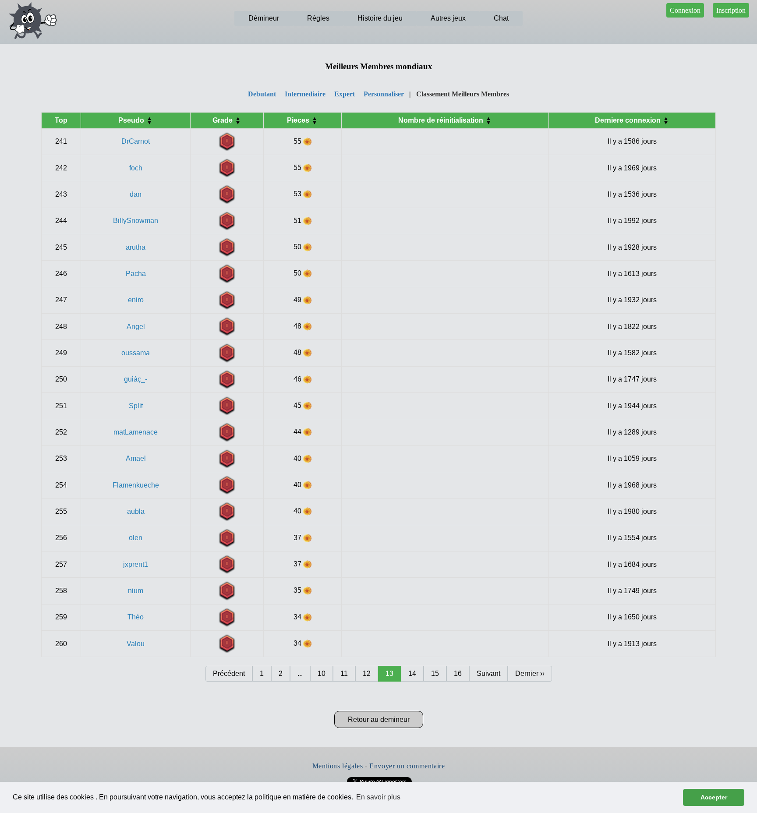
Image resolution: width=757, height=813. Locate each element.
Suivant (488, 673)
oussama (135, 353)
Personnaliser (384, 94)
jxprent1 (135, 564)
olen (135, 537)
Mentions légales (337, 766)
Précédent (229, 673)
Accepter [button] (713, 797)
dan (135, 194)
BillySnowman (135, 220)
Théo (135, 617)
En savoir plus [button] (378, 797)
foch (135, 168)
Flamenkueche (136, 485)
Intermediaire (305, 94)
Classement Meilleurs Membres (462, 94)
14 (412, 673)
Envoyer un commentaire (407, 766)
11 (344, 673)
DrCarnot (135, 141)
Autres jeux (448, 18)
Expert (344, 94)
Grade (223, 120)
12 (367, 673)
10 (321, 673)
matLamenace (135, 432)
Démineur (263, 18)
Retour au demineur (379, 719)
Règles (318, 18)
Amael (136, 458)
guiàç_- (135, 379)
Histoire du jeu (380, 18)
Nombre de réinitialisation (441, 120)
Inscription (731, 10)
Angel (136, 326)
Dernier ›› (530, 673)
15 (435, 673)
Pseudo (132, 120)
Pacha (136, 273)
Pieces (299, 120)
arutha (135, 247)
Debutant (262, 94)
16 (458, 673)
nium (135, 590)
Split (136, 406)
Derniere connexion (628, 120)
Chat (501, 18)
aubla (136, 511)
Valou (136, 643)
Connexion (685, 10)
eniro (136, 300)
